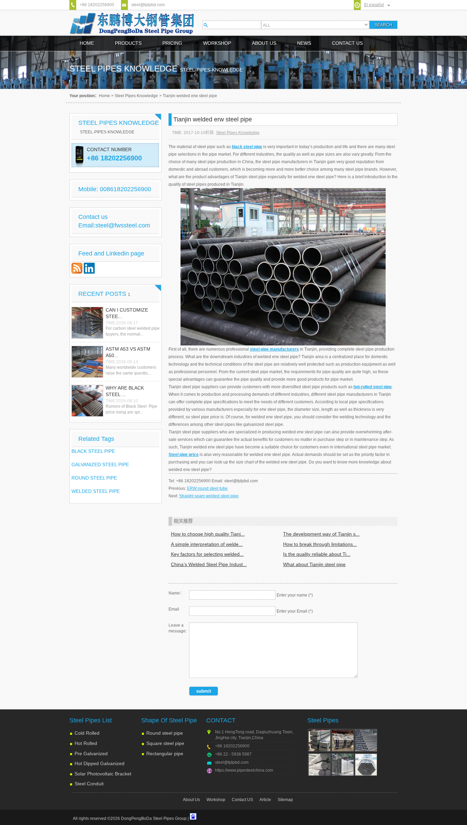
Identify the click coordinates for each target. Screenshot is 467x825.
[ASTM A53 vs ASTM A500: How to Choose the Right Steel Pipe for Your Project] (87, 362)
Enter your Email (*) (295, 611)
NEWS (304, 43)
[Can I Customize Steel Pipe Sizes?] (87, 323)
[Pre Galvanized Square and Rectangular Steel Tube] (342, 764)
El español (374, 4)
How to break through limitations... (320, 544)
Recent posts (104, 293)
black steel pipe (93, 451)
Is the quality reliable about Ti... (316, 554)
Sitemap (285, 799)
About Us (191, 799)
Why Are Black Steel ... (125, 391)
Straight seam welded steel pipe (209, 496)
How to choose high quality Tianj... (208, 534)
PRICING (172, 43)
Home (104, 95)
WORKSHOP (217, 43)
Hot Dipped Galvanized (99, 763)
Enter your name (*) (295, 595)
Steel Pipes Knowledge (136, 95)
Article (265, 799)
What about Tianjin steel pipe (314, 564)
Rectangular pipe (164, 753)
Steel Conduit (89, 783)
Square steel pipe (165, 743)
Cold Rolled (87, 733)
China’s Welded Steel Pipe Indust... (209, 564)
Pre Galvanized (91, 753)
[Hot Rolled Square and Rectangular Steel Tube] (366, 740)
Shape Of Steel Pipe (169, 720)
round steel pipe (94, 478)
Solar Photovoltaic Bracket (103, 773)
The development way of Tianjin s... (321, 534)
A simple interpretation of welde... (207, 544)
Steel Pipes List (90, 720)
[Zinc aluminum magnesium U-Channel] (319, 740)
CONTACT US (347, 43)
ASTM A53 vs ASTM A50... (128, 352)
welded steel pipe (95, 491)
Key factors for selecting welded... (207, 554)
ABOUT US (264, 43)
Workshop (215, 799)
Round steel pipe (164, 733)
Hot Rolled (86, 743)
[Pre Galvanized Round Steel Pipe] (366, 764)
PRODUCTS (128, 43)
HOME (87, 43)
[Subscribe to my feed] (77, 272)
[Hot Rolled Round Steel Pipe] (319, 764)
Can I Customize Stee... (127, 313)
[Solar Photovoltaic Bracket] (342, 740)
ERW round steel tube (207, 488)
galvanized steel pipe (100, 464)
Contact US (242, 799)
